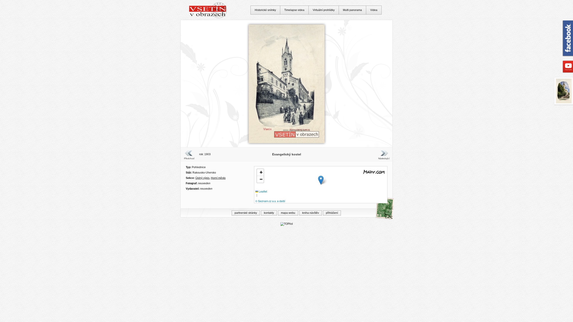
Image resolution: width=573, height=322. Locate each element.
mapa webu (288, 212)
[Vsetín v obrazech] (208, 17)
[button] (321, 180)
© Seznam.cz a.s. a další (270, 201)
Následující (383, 158)
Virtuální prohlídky (324, 10)
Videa (373, 10)
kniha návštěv (310, 212)
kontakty (269, 212)
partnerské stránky (246, 212)
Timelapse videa (294, 10)
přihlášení (332, 212)
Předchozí (189, 158)
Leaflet (262, 191)
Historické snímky (265, 10)
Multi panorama (352, 10)
